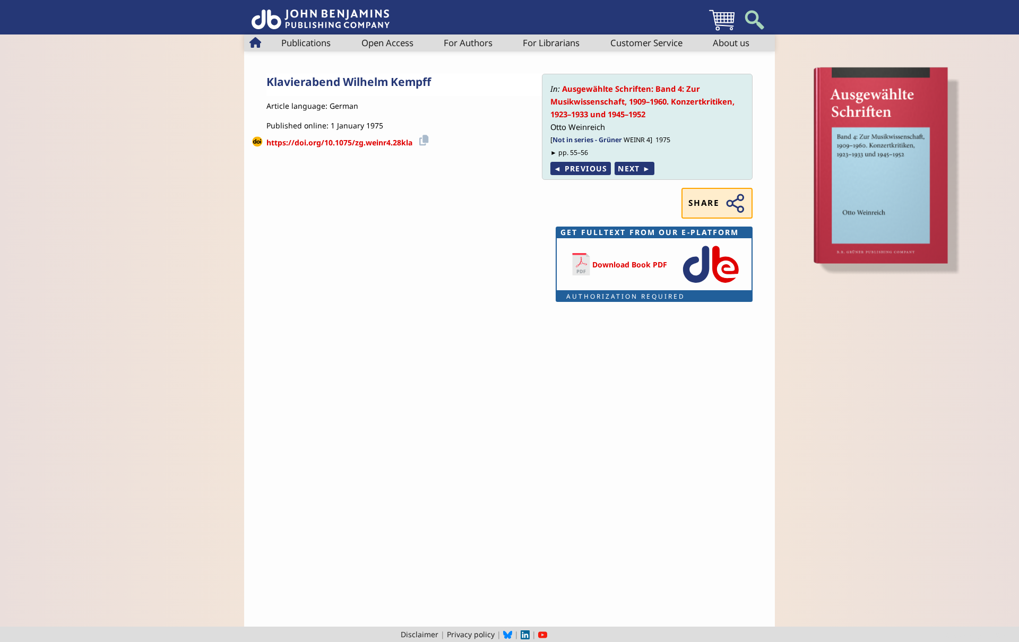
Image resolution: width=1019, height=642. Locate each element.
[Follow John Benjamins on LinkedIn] (525, 634)
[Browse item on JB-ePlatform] (710, 284)
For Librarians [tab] (551, 43)
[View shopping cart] (722, 30)
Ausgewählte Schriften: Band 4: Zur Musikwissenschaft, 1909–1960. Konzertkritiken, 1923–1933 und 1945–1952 (642, 101)
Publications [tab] (306, 43)
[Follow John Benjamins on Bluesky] (507, 634)
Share (703, 203)
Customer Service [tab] (646, 43)
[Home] (321, 13)
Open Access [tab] (387, 43)
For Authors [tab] (468, 43)
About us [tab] (731, 43)
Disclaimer (419, 634)
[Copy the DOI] (422, 139)
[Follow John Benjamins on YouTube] (542, 634)
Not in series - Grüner (587, 139)
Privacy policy (471, 634)
